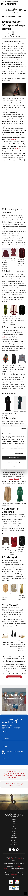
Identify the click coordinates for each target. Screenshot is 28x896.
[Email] (19, 36)
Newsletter (14, 835)
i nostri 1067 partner (10, 436)
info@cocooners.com (14, 874)
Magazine (14, 828)
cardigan (4, 337)
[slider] (14, 808)
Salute (14, 826)
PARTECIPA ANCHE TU (14, 677)
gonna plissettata (14, 479)
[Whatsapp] (16, 36)
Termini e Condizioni (14, 844)
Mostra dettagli (19, 453)
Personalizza (13, 462)
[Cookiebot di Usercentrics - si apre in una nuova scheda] (20, 429)
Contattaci (14, 833)
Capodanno (14, 139)
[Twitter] (13, 36)
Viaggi (14, 823)
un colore (18, 148)
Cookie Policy (14, 842)
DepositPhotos (16, 869)
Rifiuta (14, 466)
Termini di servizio (19, 858)
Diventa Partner (14, 837)
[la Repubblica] (8, 4)
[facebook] (10, 849)
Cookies (15, 866)
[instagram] (13, 849)
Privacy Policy (14, 840)
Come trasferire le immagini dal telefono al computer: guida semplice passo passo (16, 774)
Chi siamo (14, 831)
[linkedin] (17, 849)
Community (14, 819)
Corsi (14, 821)
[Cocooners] (13, 10)
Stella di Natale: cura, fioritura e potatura (11, 785)
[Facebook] (10, 36)
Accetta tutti (14, 457)
